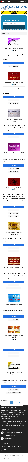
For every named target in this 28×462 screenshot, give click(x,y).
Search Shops (16, 20)
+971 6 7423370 (14, 353)
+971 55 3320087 (14, 66)
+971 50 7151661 (13, 356)
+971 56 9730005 (14, 137)
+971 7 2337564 (14, 319)
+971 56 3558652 (13, 103)
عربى (6, 1)
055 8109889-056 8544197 (14, 288)
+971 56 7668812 (14, 168)
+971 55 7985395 (14, 285)
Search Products (7, 20)
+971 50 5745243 (13, 213)
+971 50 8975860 (14, 100)
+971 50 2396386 (13, 172)
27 (15, 405)
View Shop (13, 63)
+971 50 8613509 (14, 248)
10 (8, 405)
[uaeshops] (14, 7)
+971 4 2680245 (14, 210)
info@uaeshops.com (9, 438)
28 (18, 405)
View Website (14, 216)
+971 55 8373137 (13, 251)
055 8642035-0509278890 (14, 393)
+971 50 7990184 (14, 389)
